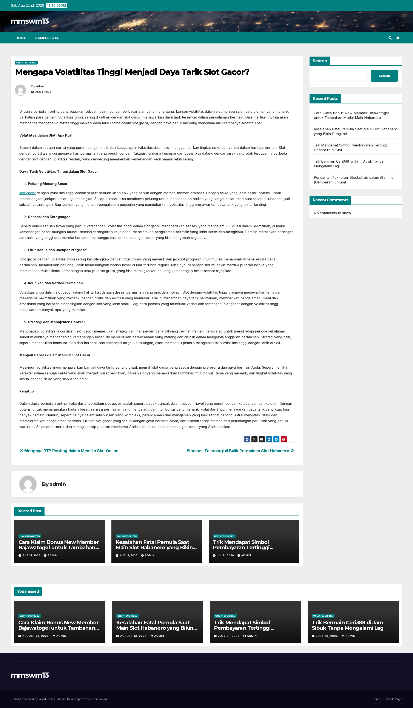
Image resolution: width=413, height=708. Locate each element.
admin (41, 86)
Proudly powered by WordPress (32, 699)
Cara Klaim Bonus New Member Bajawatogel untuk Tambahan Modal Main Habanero (58, 547)
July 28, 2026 (327, 635)
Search (320, 60)
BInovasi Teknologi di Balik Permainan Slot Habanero (238, 450)
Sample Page (47, 38)
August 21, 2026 (36, 635)
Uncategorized (26, 62)
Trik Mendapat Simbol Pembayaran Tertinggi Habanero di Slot (241, 547)
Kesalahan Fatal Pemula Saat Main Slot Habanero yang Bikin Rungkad (154, 547)
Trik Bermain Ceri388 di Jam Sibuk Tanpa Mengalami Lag (348, 625)
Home (20, 38)
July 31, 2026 (229, 635)
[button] (390, 38)
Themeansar (99, 699)
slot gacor (27, 193)
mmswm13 (30, 21)
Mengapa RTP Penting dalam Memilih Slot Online (71, 450)
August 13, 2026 (134, 635)
